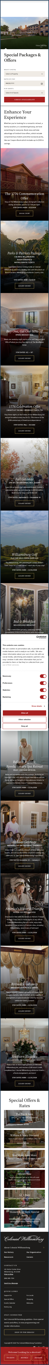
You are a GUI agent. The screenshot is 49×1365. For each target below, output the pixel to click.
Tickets (10, 1358)
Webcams (30, 1303)
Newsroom (8, 1257)
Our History (9, 1252)
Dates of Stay (9, 79)
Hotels (24, 1358)
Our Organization (34, 1252)
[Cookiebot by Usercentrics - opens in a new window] (36, 637)
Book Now (24, 213)
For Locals (30, 1295)
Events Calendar (9, 1303)
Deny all (24, 726)
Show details (37, 706)
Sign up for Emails (24, 1332)
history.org (8, 1307)
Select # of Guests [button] (12, 93)
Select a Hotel (10, 70)
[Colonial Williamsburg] (24, 1242)
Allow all (24, 713)
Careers (30, 1257)
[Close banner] (47, 1348)
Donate (38, 1358)
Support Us (8, 1295)
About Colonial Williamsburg (17, 1247)
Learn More (24, 286)
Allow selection (24, 720)
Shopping (30, 1299)
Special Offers (9, 1299)
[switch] (43, 683)
